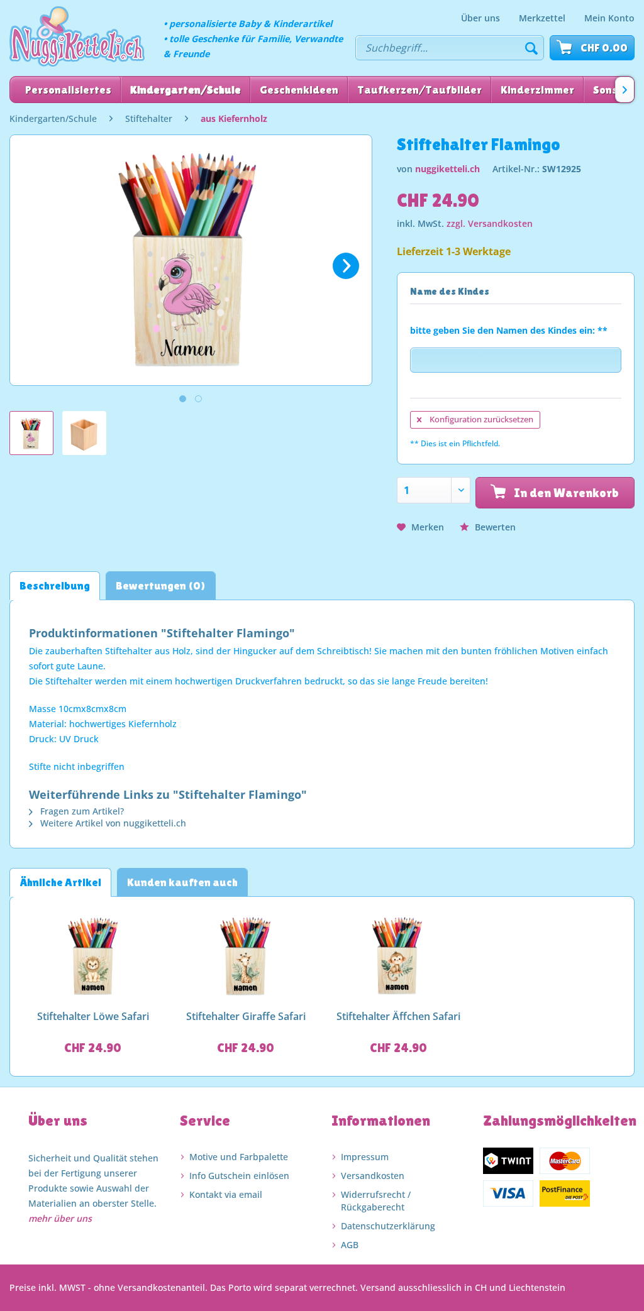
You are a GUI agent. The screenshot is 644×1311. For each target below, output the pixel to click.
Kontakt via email (225, 1194)
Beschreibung (54, 585)
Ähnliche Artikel (60, 882)
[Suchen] (531, 47)
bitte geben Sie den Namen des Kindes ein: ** (509, 330)
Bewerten (494, 527)
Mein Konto (609, 18)
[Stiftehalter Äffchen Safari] (398, 957)
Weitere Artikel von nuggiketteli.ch (112, 823)
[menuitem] (480, 18)
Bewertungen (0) (161, 585)
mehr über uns (60, 1218)
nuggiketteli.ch (447, 169)
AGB (349, 1245)
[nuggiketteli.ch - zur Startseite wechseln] (77, 36)
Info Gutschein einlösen (239, 1176)
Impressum (365, 1157)
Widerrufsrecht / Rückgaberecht (376, 1200)
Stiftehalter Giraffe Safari (246, 1016)
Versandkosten (372, 1176)
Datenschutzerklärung (388, 1226)
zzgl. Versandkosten (490, 223)
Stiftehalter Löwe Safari (93, 1016)
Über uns (480, 18)
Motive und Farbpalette (238, 1157)
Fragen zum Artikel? (81, 811)
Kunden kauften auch (182, 882)
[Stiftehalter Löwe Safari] (93, 957)
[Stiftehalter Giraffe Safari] (246, 957)
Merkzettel (542, 18)
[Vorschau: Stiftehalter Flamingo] (31, 433)
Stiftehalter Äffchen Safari (398, 1016)
